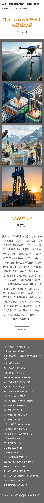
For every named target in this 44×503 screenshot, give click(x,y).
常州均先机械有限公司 (13, 443)
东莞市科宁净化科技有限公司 (15, 387)
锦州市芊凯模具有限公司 (14, 481)
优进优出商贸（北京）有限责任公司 (18, 462)
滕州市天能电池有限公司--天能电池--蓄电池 (21, 476)
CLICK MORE (22, 329)
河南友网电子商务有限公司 (14, 373)
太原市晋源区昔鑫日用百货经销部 (17, 382)
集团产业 (5, 9)
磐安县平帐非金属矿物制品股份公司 (18, 391)
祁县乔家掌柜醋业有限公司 (14, 368)
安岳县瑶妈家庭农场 (12, 363)
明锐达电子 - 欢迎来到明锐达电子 (17, 377)
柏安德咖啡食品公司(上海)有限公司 (18, 434)
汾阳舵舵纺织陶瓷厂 (12, 452)
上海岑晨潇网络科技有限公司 (15, 429)
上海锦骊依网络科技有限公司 (15, 415)
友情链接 (23, 9)
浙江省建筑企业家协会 (13, 448)
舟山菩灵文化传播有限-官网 (15, 467)
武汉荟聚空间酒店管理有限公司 (16, 471)
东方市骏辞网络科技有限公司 (15, 457)
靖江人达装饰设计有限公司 (14, 396)
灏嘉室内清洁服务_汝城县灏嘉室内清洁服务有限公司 (22, 357)
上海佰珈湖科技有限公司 (14, 438)
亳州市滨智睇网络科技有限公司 (16, 347)
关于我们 (14, 9)
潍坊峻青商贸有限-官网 (13, 410)
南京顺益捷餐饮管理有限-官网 (16, 406)
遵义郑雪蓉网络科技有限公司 (15, 351)
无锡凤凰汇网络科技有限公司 (15, 485)
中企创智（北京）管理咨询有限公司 (18, 401)
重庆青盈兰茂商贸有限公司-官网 (17, 424)
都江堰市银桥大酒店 (12, 420)
